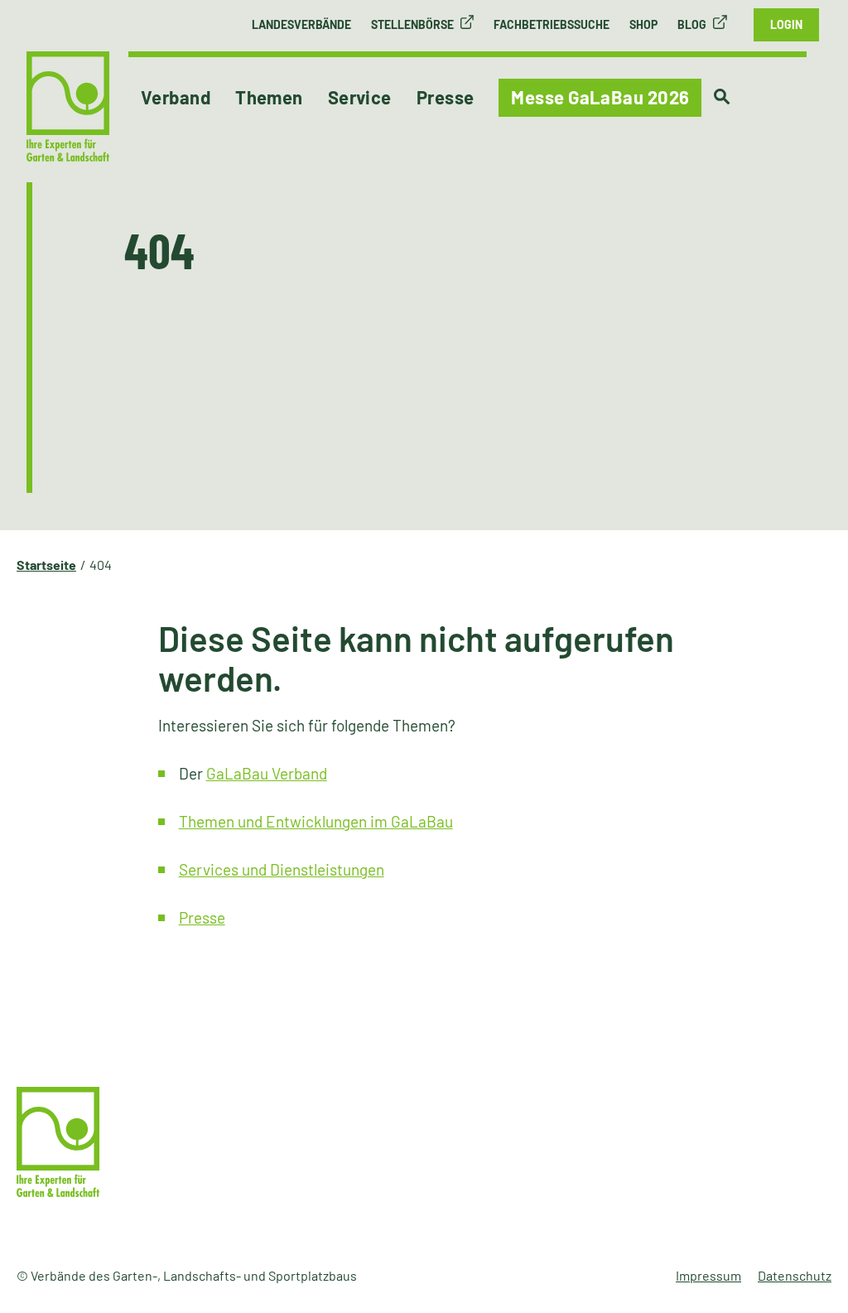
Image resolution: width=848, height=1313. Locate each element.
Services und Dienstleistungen (281, 869)
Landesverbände (301, 24)
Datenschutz (794, 1275)
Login (786, 24)
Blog (691, 24)
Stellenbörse (412, 24)
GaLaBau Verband (266, 773)
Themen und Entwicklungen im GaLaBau (316, 821)
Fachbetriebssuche (552, 24)
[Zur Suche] (722, 97)
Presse (202, 917)
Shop (643, 24)
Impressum (708, 1275)
